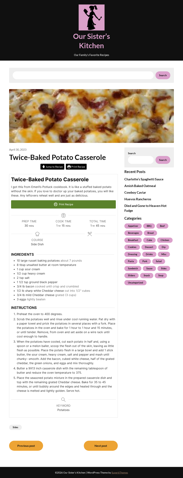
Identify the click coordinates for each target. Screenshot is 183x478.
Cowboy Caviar (135, 192)
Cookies (132, 247)
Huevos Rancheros (137, 199)
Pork (144, 261)
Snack (147, 275)
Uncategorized (135, 282)
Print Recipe (78, 166)
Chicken (165, 240)
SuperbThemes (120, 472)
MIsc (163, 254)
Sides (15, 427)
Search (163, 75)
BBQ (149, 225)
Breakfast (133, 240)
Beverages (133, 232)
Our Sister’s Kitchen (91, 41)
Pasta (131, 261)
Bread (150, 232)
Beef (162, 225)
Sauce (149, 268)
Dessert (149, 247)
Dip (163, 247)
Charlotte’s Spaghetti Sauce (144, 179)
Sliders (131, 275)
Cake (149, 240)
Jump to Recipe (54, 166)
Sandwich (133, 268)
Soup (160, 275)
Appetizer (133, 225)
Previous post (26, 445)
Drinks (149, 254)
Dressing (132, 254)
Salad (159, 261)
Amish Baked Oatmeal (140, 186)
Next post (101, 445)
